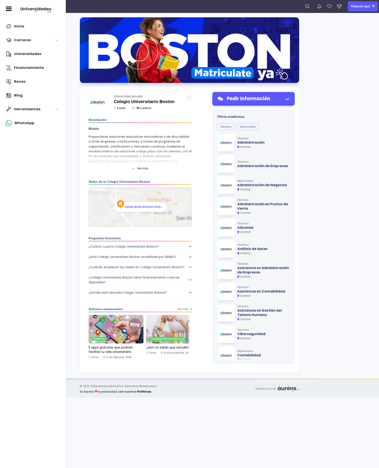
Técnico (226, 127)
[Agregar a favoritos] (189, 97)
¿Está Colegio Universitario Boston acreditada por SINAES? (132, 257)
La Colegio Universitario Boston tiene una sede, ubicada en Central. (134, 294)
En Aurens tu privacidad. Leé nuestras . (116, 391)
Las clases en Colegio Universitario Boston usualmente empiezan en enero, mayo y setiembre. (139, 268)
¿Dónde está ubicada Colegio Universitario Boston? (128, 292)
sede (121, 108)
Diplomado (248, 127)
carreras (143, 108)
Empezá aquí (361, 6)
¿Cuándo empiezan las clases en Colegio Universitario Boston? (136, 267)
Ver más (142, 168)
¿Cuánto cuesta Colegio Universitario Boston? (124, 246)
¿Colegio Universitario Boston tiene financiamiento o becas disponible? (134, 279)
